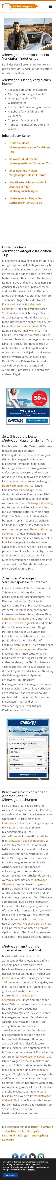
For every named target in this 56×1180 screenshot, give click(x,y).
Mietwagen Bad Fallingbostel (26, 840)
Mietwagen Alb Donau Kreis (34, 923)
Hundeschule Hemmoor (24, 326)
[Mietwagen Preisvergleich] (28, 34)
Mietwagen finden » (28, 775)
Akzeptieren (10, 1175)
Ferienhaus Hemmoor (15, 618)
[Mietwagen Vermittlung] (20, 6)
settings (31, 1170)
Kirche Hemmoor (20, 649)
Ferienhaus (9, 823)
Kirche (6, 978)
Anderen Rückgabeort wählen (24, 744)
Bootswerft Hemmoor (15, 485)
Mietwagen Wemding (40, 503)
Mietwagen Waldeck (32, 1056)
